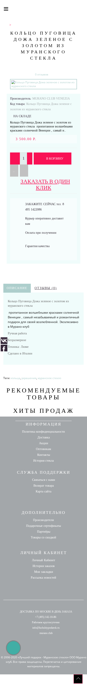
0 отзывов (41, 74)
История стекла (43, 460)
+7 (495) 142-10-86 (45, 617)
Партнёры (43, 531)
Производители (43, 520)
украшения (28, 378)
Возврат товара (43, 485)
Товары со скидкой (43, 537)
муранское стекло (49, 378)
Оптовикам (43, 449)
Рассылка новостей (43, 577)
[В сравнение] (24, 171)
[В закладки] (14, 171)
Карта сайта (43, 491)
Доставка (43, 437)
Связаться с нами (43, 480)
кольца (15, 378)
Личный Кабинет (43, 560)
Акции (43, 443)
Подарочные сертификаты (43, 525)
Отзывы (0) (46, 288)
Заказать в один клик (45, 184)
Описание (17, 288)
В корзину (54, 158)
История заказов (44, 566)
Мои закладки (43, 571)
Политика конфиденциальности (43, 431)
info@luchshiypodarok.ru (46, 627)
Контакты (43, 455)
